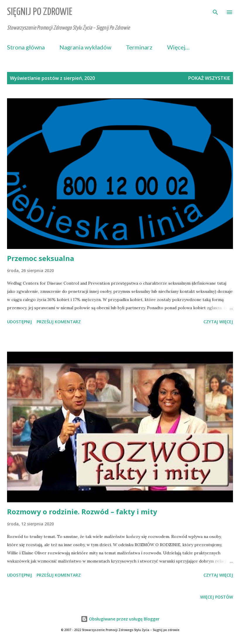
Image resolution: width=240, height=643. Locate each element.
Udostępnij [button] (19, 321)
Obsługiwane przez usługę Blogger (124, 619)
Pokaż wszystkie (209, 78)
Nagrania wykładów (85, 47)
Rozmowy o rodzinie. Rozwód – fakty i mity (82, 511)
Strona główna (26, 47)
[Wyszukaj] (215, 10)
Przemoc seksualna (40, 258)
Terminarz (139, 47)
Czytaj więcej (218, 321)
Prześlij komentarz (59, 321)
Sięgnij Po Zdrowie (39, 12)
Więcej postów (216, 597)
